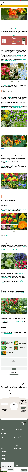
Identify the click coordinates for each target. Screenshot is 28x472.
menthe (20, 165)
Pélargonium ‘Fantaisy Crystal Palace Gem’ (7, 274)
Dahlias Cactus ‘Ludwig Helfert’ (15, 320)
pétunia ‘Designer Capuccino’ (18, 274)
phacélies (24, 165)
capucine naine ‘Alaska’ (20, 280)
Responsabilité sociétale (4, 436)
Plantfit (15, 434)
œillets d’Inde (12, 165)
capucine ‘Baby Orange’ (20, 55)
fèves (5, 162)
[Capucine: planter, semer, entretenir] (3, 343)
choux (2, 162)
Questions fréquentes (4, 444)
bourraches (3, 166)
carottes (20, 169)
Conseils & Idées (16, 445)
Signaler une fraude (3, 445)
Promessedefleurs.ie (4, 450)
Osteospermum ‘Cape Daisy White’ (18, 321)
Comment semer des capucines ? (22, 348)
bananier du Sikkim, (21, 292)
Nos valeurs (2, 434)
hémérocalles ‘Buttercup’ (22, 209)
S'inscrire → (23, 407)
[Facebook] (22, 422)
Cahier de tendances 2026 (17, 448)
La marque (2, 429)
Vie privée (17, 466)
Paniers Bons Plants (16, 437)
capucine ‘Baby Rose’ (13, 248)
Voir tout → (26, 133)
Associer (16, 8)
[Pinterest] (24, 422)
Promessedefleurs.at (4, 455)
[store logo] (4, 2)
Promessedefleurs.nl (4, 458)
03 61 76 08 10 (5, 403)
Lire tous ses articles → (14, 363)
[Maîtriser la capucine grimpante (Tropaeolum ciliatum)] (3, 348)
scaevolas (11, 247)
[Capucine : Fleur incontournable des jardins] (16, 343)
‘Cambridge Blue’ (13, 249)
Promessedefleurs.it (4, 454)
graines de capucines (7, 160)
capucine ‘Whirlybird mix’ (19, 160)
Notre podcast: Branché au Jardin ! (18, 449)
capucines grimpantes (13, 54)
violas (5, 210)
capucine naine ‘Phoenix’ (20, 273)
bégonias (3, 247)
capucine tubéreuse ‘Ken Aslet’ (11, 57)
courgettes (11, 210)
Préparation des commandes (18, 429)
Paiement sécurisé (16, 433)
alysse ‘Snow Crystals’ (17, 278)
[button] (1, 4)
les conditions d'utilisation (23, 411)
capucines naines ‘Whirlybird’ (8, 209)
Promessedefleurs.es (4, 452)
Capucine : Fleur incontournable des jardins (22, 343)
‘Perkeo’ (16, 292)
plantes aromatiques (12, 234)
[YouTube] (25, 422)
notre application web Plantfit (8, 333)
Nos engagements (3, 433)
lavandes (16, 165)
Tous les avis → (14, 409)
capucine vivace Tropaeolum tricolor (6, 277)
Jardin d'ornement (13, 8)
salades (24, 169)
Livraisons (15, 430)
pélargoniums (24, 246)
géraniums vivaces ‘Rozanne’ (18, 105)
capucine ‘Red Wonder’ (15, 56)
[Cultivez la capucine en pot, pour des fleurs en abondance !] (3, 353)
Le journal (15, 444)
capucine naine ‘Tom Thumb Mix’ (6, 161)
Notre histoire (2, 430)
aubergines (12, 169)
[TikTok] (23, 423)
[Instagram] (21, 422)
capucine (5, 292)
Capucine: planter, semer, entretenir (7, 91)
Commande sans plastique (17, 436)
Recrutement (2, 437)
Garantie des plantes (17, 432)
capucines (16, 28)
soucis (8, 165)
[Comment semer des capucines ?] (16, 348)
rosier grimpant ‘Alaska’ (5, 60)
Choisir (7, 341)
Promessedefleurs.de (4, 451)
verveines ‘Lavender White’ (17, 107)
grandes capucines (19, 319)
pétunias (7, 247)
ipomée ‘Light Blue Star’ (12, 60)
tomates (16, 169)
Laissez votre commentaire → (14, 374)
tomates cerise (7, 235)
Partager (14, 369)
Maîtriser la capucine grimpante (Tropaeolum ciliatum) (9, 348)
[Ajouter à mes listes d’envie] (12, 135)
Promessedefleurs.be (4, 459)
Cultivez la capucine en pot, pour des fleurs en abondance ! (9, 353)
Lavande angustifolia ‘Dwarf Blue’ (5, 107)
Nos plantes (2, 432)
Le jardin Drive (16, 440)
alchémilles (17, 106)
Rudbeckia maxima (9, 321)
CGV (14, 466)
